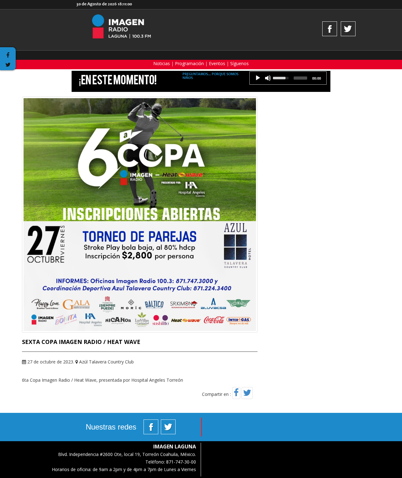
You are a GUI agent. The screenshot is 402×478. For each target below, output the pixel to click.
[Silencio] (268, 78)
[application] (288, 78)
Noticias (161, 63)
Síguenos (239, 63)
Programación (189, 63)
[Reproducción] (258, 78)
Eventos (217, 63)
